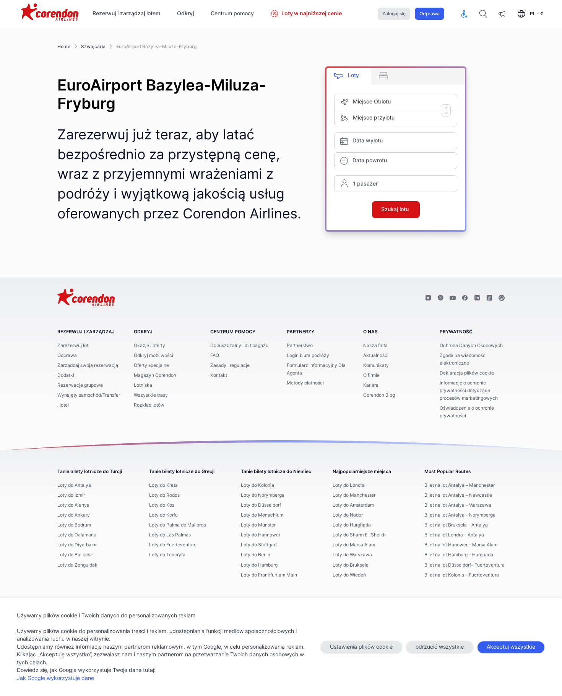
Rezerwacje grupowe (80, 385)
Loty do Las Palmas (170, 535)
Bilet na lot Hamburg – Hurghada (458, 554)
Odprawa (429, 13)
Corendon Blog (379, 395)
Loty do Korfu (163, 515)
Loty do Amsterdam (353, 505)
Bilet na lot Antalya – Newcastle (458, 495)
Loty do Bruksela (351, 565)
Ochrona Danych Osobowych (471, 345)
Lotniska (143, 385)
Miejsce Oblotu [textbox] (372, 102)
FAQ (214, 355)
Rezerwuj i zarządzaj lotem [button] (126, 13)
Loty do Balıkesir (75, 554)
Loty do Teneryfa (167, 554)
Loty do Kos (161, 505)
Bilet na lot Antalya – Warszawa (457, 505)
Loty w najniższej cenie (311, 13)
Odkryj (185, 13)
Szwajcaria (93, 46)
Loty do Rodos (164, 495)
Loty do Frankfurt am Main (269, 575)
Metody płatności (305, 383)
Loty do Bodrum (74, 525)
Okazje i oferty (149, 345)
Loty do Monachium (262, 515)
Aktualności (375, 355)
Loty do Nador (348, 515)
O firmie (371, 375)
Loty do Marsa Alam (354, 545)
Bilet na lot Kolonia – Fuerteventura (461, 575)
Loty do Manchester (354, 495)
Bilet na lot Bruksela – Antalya (456, 525)
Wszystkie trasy (151, 395)
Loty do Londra (349, 485)
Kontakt (218, 375)
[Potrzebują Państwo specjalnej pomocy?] (464, 13)
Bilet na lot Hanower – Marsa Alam (460, 545)
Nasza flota (375, 345)
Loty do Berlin (255, 554)
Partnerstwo (300, 345)
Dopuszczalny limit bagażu (239, 345)
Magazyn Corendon (155, 375)
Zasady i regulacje (230, 365)
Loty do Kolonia (257, 485)
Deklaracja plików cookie (467, 373)
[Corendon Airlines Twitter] (440, 298)
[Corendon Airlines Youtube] (453, 298)
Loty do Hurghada (352, 525)
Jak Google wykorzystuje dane (55, 678)
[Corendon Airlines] (49, 13)
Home (63, 46)
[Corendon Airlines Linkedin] (477, 298)
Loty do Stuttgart (259, 545)
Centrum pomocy (232, 13)
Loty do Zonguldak (77, 565)
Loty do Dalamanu (76, 535)
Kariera (370, 385)
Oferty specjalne (151, 365)
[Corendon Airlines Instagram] (428, 298)
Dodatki (65, 375)
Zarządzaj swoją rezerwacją (87, 365)
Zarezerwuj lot (72, 345)
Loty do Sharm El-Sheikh (359, 535)
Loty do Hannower (260, 535)
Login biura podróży (308, 355)
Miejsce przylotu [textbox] (374, 118)
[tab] (348, 76)
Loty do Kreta (163, 485)
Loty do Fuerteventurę (173, 545)
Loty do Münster (258, 525)
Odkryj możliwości (153, 355)
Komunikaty (376, 365)
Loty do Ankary (73, 515)
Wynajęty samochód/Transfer (88, 395)
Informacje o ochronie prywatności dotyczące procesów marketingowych (469, 390)
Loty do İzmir (71, 495)
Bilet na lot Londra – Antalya (454, 535)
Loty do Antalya (74, 485)
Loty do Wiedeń (349, 575)
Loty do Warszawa (352, 554)
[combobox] (405, 102)
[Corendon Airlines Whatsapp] (502, 298)
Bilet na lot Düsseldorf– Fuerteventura (464, 565)
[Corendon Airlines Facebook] (465, 298)
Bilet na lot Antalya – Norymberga (459, 515)
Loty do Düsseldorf (261, 505)
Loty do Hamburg (259, 565)
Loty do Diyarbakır (77, 545)
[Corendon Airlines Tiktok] (489, 298)
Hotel (63, 405)
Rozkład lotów (149, 405)
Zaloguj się (394, 13)
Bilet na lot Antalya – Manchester (459, 485)
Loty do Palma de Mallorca (177, 525)
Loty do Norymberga (262, 495)
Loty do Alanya (73, 505)
